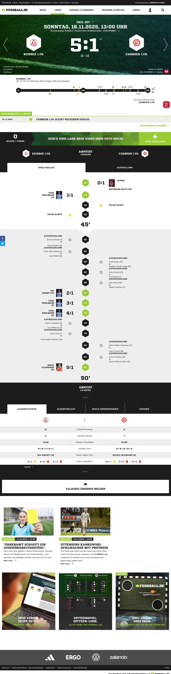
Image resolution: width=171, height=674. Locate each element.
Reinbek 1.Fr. (34, 54)
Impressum (5, 668)
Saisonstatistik (27, 409)
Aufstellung (125, 168)
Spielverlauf (46, 168)
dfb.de (15, 2)
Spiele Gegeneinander (105, 409)
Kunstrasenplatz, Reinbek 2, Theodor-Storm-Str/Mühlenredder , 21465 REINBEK (83, 31)
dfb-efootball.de (24, 2)
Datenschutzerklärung (19, 668)
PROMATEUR (6, 2)
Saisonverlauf (66, 409)
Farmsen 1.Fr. (137, 54)
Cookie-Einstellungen (80, 668)
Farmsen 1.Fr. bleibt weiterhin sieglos (62, 119)
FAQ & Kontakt (64, 2)
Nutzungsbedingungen (35, 668)
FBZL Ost (83, 22)
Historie (144, 409)
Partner (55, 2)
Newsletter (74, 2)
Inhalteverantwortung (64, 668)
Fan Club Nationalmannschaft (41, 2)
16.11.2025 (7, 119)
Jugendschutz (50, 668)
